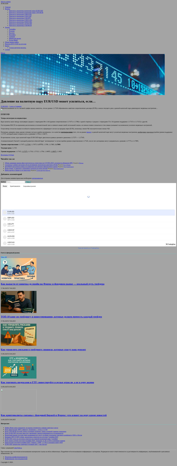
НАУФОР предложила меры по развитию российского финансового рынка (31, 167)
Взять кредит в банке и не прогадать (17, 170)
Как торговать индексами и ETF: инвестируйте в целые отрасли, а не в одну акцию (47, 382)
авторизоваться (37, 178)
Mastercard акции (15, 38)
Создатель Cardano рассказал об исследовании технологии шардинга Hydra (31, 165)
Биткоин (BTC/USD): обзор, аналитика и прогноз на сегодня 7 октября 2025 (31, 437)
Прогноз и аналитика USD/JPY (20, 18)
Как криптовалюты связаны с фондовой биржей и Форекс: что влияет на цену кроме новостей (54, 415)
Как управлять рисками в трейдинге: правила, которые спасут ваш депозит (43, 349)
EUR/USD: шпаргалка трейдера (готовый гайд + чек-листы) (26, 444)
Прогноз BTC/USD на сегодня (15, 44)
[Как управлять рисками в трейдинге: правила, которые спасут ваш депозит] (18, 345)
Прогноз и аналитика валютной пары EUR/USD (26, 11)
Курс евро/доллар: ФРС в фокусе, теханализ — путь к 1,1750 (26, 429)
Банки (7, 46)
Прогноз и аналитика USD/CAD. (20, 20)
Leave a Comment (15, 106)
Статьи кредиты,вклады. (17, 48)
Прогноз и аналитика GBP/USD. (20, 14)
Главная (7, 7)
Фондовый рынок (69, 167)
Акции (7, 27)
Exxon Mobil (13, 40)
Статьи (7, 49)
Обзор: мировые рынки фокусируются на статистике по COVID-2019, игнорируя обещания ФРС (39, 163)
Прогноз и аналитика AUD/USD (20, 24)
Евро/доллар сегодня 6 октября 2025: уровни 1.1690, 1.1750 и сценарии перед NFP (34, 442)
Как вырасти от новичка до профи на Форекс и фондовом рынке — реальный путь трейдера (52, 284)
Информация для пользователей (16, 459)
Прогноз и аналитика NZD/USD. (20, 22)
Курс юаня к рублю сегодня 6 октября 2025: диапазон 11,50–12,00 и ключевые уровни (35, 441)
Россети (12, 33)
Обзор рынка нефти (12, 42)
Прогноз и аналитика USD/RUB (20, 25)
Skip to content (6, 2)
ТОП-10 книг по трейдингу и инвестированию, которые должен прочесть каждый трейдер (51, 316)
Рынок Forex (5, 96)
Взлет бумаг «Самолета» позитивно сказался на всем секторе (26, 168)
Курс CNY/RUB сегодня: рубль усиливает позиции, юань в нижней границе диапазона (35, 431)
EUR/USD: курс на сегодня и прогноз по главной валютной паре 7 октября (31, 439)
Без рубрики (67, 165)
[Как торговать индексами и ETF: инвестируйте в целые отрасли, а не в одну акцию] (18, 378)
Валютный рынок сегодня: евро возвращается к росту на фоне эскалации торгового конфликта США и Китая (43, 435)
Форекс (7, 9)
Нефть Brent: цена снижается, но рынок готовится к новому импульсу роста (31, 428)
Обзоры (81, 163)
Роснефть (12, 35)
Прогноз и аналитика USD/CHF (20, 16)
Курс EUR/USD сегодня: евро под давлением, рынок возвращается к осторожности (34, 433)
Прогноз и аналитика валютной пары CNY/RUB (26, 12)
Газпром (12, 36)
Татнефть (12, 29)
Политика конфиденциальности (16, 457)
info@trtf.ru (18, 448)
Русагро (12, 31)
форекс (89, 132)
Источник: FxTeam (7, 155)
